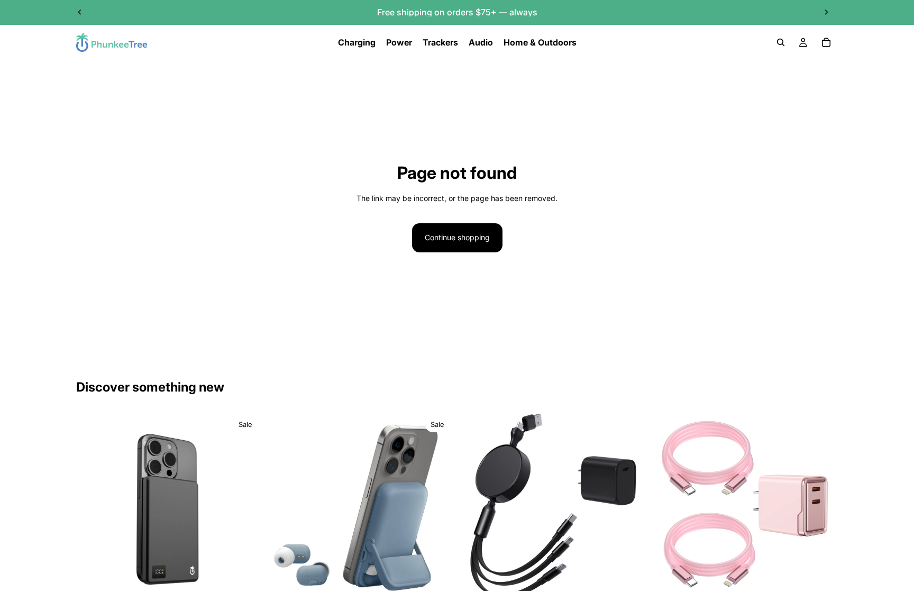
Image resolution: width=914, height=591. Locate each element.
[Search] (780, 42)
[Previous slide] (80, 12)
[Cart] (826, 42)
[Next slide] (826, 12)
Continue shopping (457, 237)
